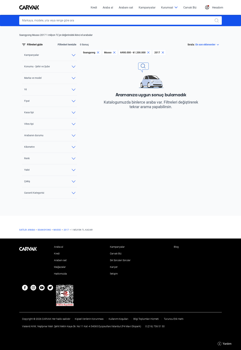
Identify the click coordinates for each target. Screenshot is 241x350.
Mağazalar (60, 267)
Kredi (94, 7)
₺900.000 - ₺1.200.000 (133, 52)
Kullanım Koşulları (118, 318)
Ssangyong (89, 52)
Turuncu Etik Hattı (173, 318)
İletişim (114, 273)
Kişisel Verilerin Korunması (89, 318)
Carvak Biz (190, 7)
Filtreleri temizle (67, 44)
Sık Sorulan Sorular (120, 260)
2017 (157, 52)
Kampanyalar (147, 7)
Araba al (108, 7)
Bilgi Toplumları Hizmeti (146, 318)
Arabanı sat (126, 7)
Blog (176, 246)
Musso (108, 52)
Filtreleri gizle (35, 44)
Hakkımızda (60, 273)
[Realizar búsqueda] (218, 20)
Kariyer (114, 267)
